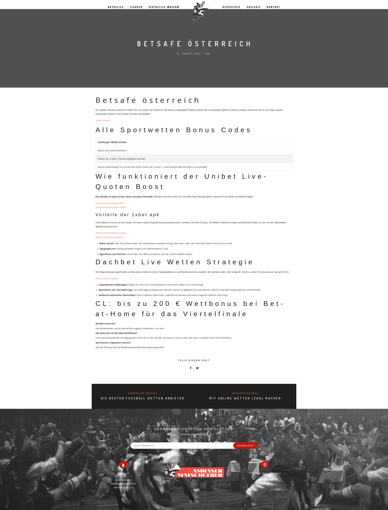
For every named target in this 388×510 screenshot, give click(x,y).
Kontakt (273, 7)
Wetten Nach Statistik (106, 278)
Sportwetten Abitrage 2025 (109, 203)
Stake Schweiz (102, 120)
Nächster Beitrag (245, 393)
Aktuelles (116, 7)
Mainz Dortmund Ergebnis (109, 237)
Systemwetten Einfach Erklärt (110, 207)
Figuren (136, 7)
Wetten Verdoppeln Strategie (110, 232)
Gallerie (254, 7)
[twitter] (197, 369)
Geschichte (231, 7)
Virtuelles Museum (164, 7)
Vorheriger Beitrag (143, 393)
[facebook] (190, 369)
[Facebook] (191, 502)
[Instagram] (197, 502)
